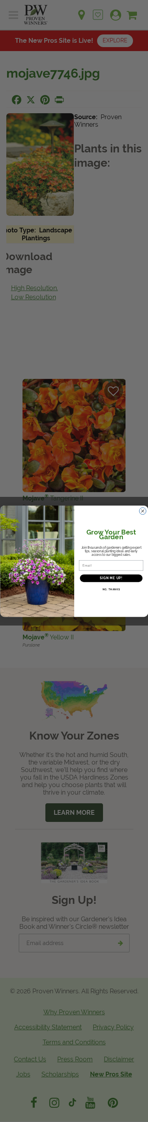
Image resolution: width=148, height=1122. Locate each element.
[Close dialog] (142, 510)
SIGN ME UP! (110, 578)
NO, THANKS (111, 589)
